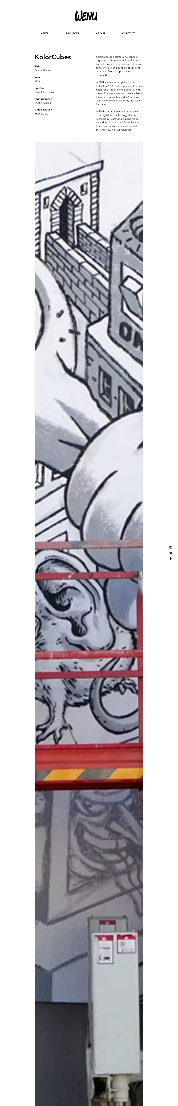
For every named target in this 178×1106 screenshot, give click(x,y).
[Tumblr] (171, 559)
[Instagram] (171, 547)
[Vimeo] (171, 553)
